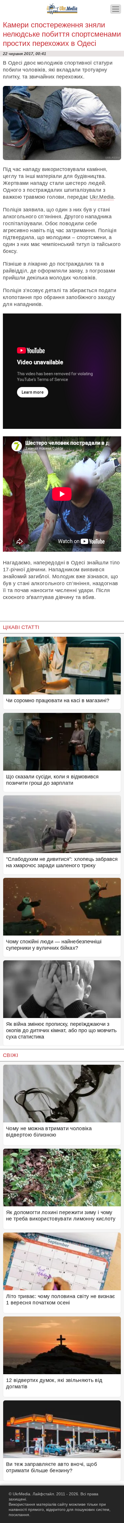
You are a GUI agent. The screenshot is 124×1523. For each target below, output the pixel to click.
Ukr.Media (102, 197)
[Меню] (115, 9)
